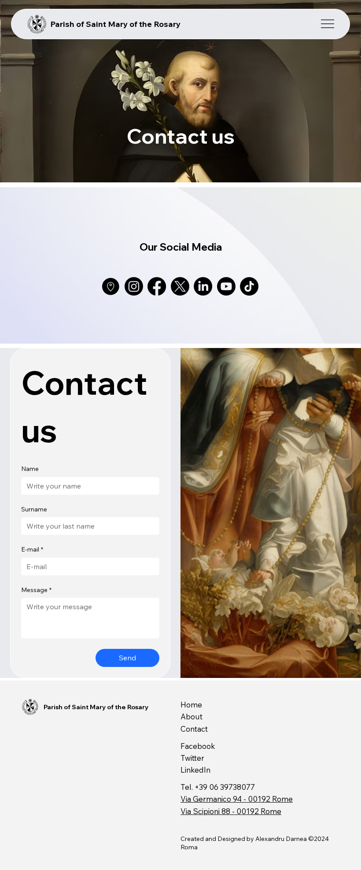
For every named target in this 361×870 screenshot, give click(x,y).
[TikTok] (249, 286)
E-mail (32, 549)
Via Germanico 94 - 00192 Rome (236, 798)
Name (30, 469)
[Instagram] (134, 286)
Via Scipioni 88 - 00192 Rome (230, 811)
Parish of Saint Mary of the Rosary (115, 24)
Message (36, 590)
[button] (345, 667)
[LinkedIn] (203, 286)
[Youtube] (226, 286)
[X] (180, 286)
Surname (34, 509)
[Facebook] (156, 286)
